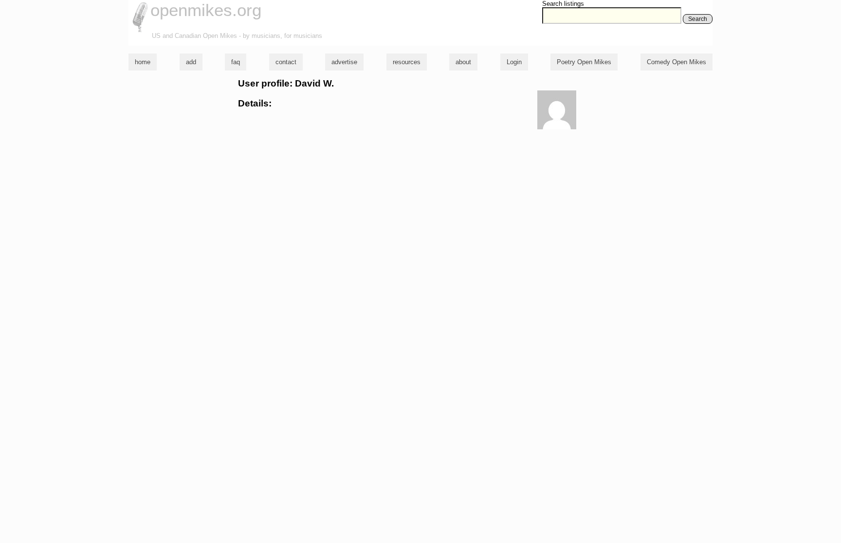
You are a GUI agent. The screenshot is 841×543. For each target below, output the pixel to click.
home (142, 62)
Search (697, 19)
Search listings (563, 3)
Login (514, 62)
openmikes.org (205, 9)
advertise (344, 62)
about (463, 62)
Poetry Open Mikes (584, 62)
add (191, 62)
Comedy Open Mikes (676, 62)
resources (406, 62)
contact (285, 62)
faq (235, 62)
